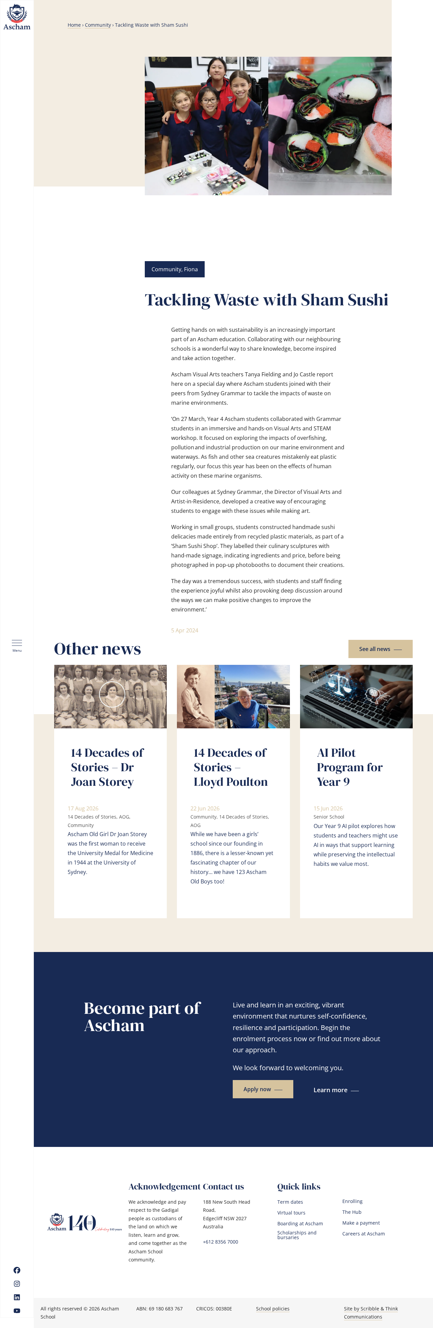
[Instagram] (17, 1284)
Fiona (191, 269)
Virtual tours (291, 1212)
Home (74, 25)
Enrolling (352, 1201)
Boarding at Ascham (300, 1223)
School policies (273, 1308)
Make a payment (361, 1223)
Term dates (290, 1202)
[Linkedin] (17, 1297)
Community (98, 25)
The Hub (352, 1212)
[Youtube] (17, 1311)
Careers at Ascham (363, 1233)
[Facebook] (17, 1270)
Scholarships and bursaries (297, 1235)
